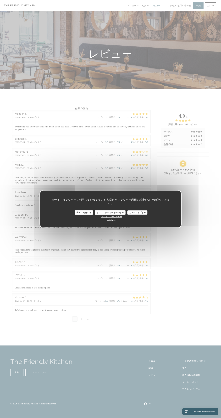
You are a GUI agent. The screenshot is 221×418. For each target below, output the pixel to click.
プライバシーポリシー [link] (111, 216)
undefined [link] (111, 220)
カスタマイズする (137, 212)
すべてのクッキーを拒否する (110, 212)
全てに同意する (84, 212)
